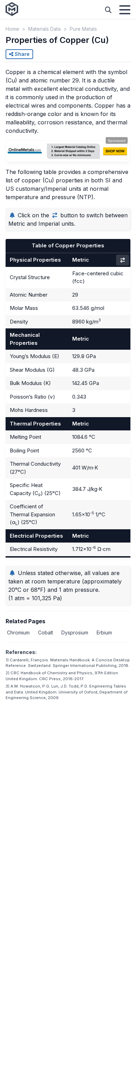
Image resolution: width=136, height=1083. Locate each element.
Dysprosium (74, 632)
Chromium (18, 632)
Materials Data (44, 29)
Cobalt (45, 632)
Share (21, 54)
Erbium (104, 632)
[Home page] (12, 9)
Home (12, 29)
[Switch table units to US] (122, 260)
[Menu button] (124, 10)
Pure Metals (83, 29)
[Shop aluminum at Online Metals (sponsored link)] (68, 151)
